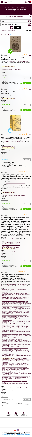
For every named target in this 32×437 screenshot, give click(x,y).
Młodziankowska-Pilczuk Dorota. (11, 245)
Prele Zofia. (5, 246)
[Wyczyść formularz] (27, 30)
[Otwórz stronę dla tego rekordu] (16, 45)
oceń (30, 55)
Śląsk (27, 387)
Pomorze (22, 387)
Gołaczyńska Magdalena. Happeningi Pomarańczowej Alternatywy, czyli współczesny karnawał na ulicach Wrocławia (15, 298)
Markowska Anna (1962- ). (10, 354)
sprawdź (27, 166)
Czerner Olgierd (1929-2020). (11, 242)
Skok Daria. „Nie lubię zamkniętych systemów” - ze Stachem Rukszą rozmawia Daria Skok (14, 370)
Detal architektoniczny (7, 69)
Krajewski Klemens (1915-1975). (10, 146)
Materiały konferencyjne (8, 254)
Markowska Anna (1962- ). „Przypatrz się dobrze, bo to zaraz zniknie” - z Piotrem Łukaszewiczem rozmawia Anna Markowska (16, 352)
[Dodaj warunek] (11, 27)
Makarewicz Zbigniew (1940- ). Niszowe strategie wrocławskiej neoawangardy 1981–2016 (14, 338)
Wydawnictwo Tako (5, 285)
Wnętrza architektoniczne (15, 150)
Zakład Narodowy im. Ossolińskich (14, 141)
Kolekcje (13, 30)
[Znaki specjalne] (30, 30)
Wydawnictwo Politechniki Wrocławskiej (15, 183)
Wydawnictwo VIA (9, 238)
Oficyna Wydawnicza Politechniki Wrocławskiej (17, 61)
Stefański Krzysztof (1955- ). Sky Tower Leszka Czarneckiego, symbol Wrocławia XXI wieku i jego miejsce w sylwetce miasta (16, 373)
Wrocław (23, 195)
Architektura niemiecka (7, 195)
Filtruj (12, 35)
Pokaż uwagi (4, 75)
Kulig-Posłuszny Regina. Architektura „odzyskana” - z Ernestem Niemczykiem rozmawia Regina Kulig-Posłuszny (16, 328)
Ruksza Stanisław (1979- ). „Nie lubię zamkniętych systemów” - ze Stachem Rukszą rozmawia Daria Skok (15, 364)
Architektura (5, 150)
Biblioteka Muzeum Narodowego (14, 16)
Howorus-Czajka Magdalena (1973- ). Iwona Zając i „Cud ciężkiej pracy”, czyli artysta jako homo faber (16, 306)
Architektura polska (7, 387)
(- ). (8, 66)
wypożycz (27, 83)
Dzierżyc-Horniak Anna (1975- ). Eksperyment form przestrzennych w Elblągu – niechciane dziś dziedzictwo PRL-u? (16, 294)
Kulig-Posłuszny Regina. (9, 330)
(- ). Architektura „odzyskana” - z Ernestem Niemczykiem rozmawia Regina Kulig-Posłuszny (16, 359)
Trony (15, 69)
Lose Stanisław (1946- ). (9, 243)
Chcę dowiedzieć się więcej (8, 434)
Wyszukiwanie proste (5, 30)
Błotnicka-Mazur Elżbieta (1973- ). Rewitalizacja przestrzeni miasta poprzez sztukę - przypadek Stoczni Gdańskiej (15, 291)
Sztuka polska (16, 387)
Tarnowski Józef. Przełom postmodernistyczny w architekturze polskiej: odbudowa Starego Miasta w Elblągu (14, 381)
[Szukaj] (17, 27)
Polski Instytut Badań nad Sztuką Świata (17, 284)
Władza (19, 69)
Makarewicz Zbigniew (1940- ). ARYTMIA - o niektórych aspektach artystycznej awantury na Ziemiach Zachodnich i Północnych (16, 341)
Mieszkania (17, 195)
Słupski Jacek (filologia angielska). (11, 247)
